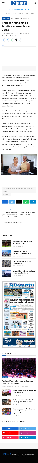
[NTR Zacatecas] (19, 3)
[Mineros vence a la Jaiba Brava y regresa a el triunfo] (6, 243)
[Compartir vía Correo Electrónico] (15, 40)
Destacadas (6, 194)
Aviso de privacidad (20, 456)
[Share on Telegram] (19, 40)
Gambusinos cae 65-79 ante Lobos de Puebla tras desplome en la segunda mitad (24, 411)
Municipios (6, 18)
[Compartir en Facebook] (3, 40)
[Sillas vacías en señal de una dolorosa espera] (6, 263)
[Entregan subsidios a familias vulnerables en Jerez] (19, 46)
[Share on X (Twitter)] (7, 40)
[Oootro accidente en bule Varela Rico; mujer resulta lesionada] (6, 402)
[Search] (35, 3)
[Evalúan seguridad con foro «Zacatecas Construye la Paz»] (6, 253)
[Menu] (3, 3)
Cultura (5, 377)
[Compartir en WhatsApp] (11, 40)
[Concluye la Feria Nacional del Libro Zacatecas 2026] (6, 393)
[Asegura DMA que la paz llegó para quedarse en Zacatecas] (6, 273)
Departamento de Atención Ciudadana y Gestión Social (18, 190)
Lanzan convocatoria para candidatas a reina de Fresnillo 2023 (10, 215)
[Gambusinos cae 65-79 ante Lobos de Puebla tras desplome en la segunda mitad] (6, 411)
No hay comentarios (23, 33)
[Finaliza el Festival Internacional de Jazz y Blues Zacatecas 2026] (19, 368)
